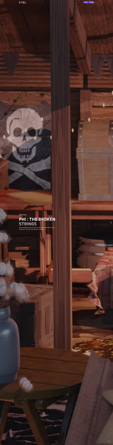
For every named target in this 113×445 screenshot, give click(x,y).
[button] (111, 222)
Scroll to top (2, 223)
